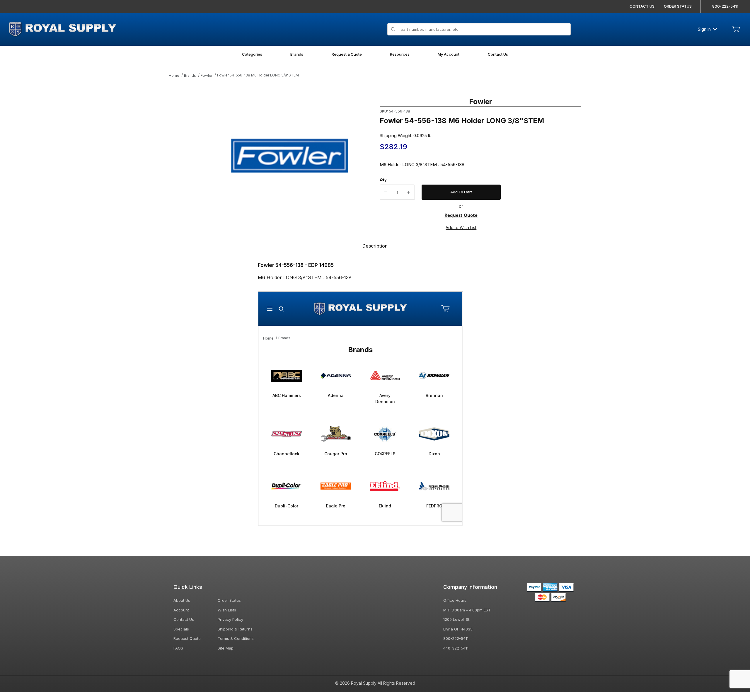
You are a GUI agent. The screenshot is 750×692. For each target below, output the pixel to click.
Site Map (225, 648)
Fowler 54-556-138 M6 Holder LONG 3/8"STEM (258, 75)
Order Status (229, 600)
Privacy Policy (230, 619)
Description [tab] (375, 246)
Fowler (206, 75)
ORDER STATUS (678, 6)
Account (181, 610)
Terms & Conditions (236, 638)
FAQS (178, 648)
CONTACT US (642, 6)
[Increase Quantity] (409, 192)
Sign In (704, 29)
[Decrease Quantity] (386, 192)
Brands (190, 75)
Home (174, 75)
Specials (181, 629)
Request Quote (461, 215)
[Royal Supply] (62, 28)
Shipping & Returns (235, 629)
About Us (181, 600)
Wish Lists (227, 610)
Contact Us (183, 619)
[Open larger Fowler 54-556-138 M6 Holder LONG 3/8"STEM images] (289, 155)
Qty (383, 179)
